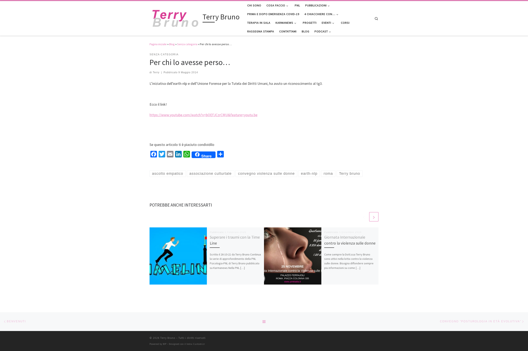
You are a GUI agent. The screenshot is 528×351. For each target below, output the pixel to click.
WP (164, 344)
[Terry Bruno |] (175, 17)
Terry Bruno (167, 338)
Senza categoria (187, 44)
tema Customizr (196, 344)
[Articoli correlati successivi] (373, 216)
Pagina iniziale (158, 44)
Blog (172, 44)
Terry (156, 72)
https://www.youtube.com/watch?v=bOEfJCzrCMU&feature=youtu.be (203, 114)
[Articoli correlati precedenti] (364, 216)
